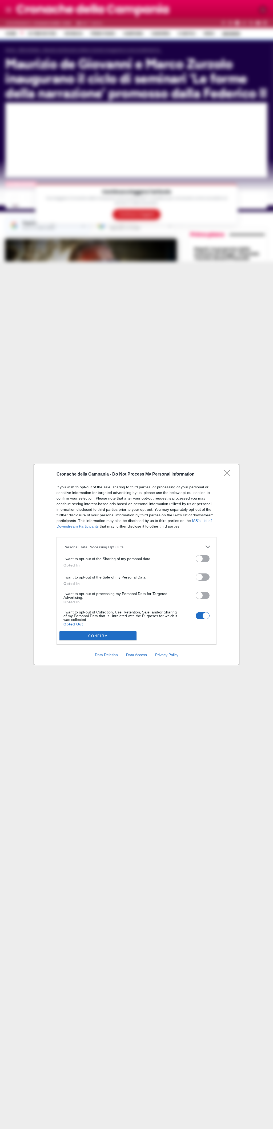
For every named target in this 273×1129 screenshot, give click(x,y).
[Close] (229, 474)
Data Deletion (106, 655)
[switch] (203, 558)
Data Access (136, 655)
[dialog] (136, 564)
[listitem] (136, 547)
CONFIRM (98, 636)
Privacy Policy (166, 655)
